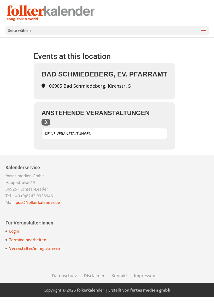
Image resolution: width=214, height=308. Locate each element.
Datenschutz (64, 276)
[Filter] (45, 122)
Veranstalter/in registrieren (34, 248)
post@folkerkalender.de (38, 202)
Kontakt (119, 276)
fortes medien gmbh (150, 290)
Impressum (145, 276)
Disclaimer (94, 276)
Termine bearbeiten (27, 239)
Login (14, 231)
